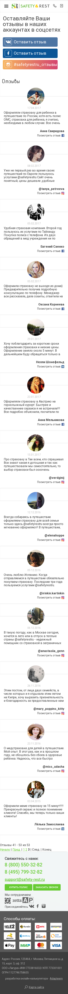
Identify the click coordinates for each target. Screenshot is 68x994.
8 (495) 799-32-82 (23, 872)
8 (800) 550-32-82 (23, 865)
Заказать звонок (47, 887)
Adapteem (56, 978)
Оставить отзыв (29, 42)
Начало (5, 849)
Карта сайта (36, 987)
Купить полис (18, 887)
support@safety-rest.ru (25, 879)
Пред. (16, 849)
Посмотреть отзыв (48, 135)
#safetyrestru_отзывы (35, 64)
